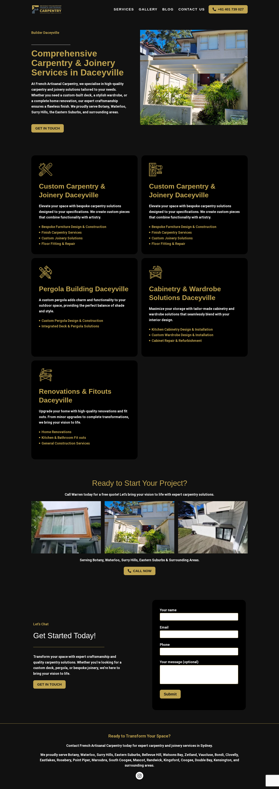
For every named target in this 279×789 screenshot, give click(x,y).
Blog (168, 9)
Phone (165, 645)
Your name (168, 610)
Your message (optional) (179, 662)
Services (124, 9)
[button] (35, 527)
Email (164, 627)
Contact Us (191, 9)
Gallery (148, 9)
